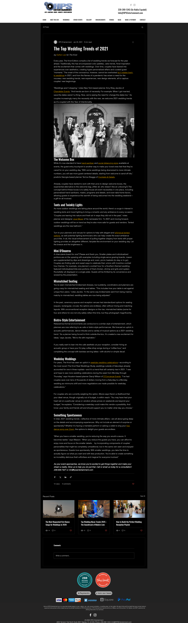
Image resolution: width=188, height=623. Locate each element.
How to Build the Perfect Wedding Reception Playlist (129, 523)
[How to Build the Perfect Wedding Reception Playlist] (129, 509)
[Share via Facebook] (55, 477)
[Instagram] (134, 5)
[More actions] (133, 42)
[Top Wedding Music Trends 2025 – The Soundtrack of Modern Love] (94, 509)
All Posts (46, 27)
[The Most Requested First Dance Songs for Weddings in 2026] (58, 509)
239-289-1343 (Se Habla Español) (132, 9)
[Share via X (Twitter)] (60, 477)
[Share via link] (71, 477)
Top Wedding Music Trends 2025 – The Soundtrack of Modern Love (94, 523)
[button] (142, 27)
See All (142, 496)
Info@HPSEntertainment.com (130, 12)
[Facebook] (131, 5)
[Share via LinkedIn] (65, 477)
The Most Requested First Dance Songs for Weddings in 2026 (58, 523)
